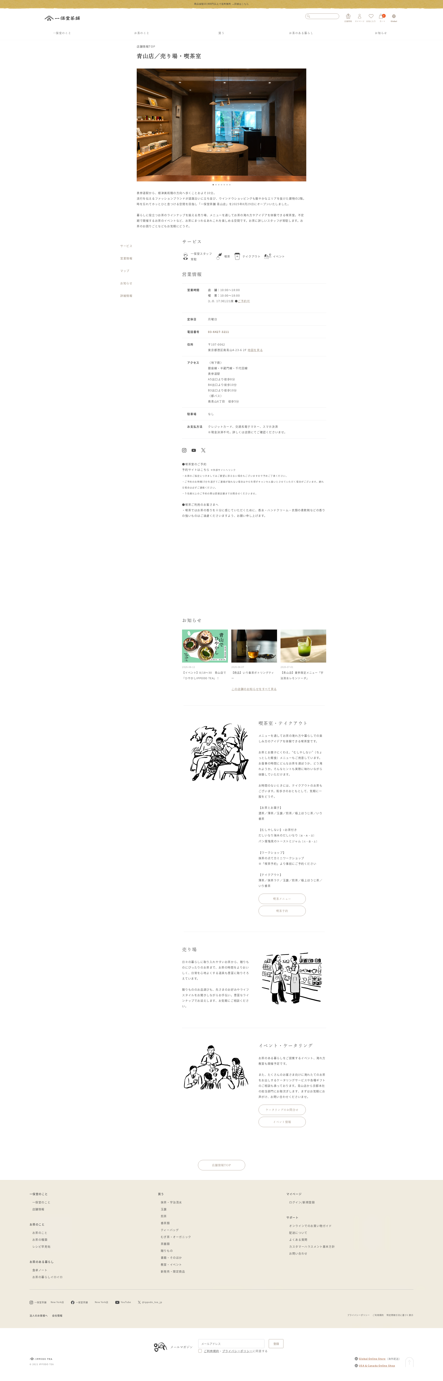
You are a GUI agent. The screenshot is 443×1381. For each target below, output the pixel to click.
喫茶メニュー (282, 898)
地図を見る (255, 350)
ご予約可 (244, 301)
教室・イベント (171, 1264)
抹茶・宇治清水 (171, 1202)
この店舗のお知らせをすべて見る (254, 689)
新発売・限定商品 (173, 1271)
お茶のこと (141, 33)
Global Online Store (372, 1358)
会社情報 (57, 1315)
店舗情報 (38, 1209)
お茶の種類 (40, 1239)
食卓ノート (40, 1270)
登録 (276, 1344)
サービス (126, 246)
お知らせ (381, 33)
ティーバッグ (170, 1230)
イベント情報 (282, 1122)
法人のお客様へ (39, 1315)
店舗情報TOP (146, 46)
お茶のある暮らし (301, 33)
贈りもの (167, 1251)
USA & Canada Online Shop (377, 1365)
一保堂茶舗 (62, 18)
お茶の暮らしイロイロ (47, 1277)
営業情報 (126, 258)
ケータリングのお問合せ (282, 1109)
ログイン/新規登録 (302, 1202)
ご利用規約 (378, 1315)
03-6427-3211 (218, 332)
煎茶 (164, 1216)
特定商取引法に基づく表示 (400, 1315)
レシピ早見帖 (41, 1246)
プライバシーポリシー (358, 1315)
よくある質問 (298, 1239)
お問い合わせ (298, 1253)
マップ (124, 271)
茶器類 (165, 1244)
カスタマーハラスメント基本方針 (312, 1246)
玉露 (164, 1209)
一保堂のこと (62, 33)
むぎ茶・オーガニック (176, 1237)
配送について (298, 1233)
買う (221, 33)
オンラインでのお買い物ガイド (310, 1226)
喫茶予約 (282, 911)
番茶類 (165, 1223)
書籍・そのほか (171, 1257)
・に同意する (236, 1351)
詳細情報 (126, 295)
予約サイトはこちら (195, 469)
